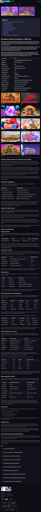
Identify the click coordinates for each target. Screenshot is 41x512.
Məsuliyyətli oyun (6, 33)
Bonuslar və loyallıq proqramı (7, 26)
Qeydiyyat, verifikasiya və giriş (7, 24)
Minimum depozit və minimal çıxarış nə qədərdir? (12, 456)
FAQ (7, 496)
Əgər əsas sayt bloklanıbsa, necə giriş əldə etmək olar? (13, 452)
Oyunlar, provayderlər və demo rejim (8, 29)
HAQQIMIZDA (3, 493)
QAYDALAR (9, 493)
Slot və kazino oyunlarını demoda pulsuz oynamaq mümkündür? (14, 477)
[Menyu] (40, 1)
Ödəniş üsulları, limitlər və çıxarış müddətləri (10, 27)
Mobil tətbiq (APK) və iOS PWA (7, 30)
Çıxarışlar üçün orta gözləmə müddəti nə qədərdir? (12, 466)
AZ (37, 1)
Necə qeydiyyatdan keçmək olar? (9, 448)
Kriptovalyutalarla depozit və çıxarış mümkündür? (12, 481)
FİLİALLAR (2, 496)
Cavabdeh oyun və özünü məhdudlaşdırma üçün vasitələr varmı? (15, 474)
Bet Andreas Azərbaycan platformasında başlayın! (11, 34)
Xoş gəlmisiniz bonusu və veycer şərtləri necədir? (12, 459)
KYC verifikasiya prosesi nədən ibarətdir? (11, 470)
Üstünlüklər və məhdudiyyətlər (7, 23)
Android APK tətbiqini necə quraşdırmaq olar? (11, 463)
